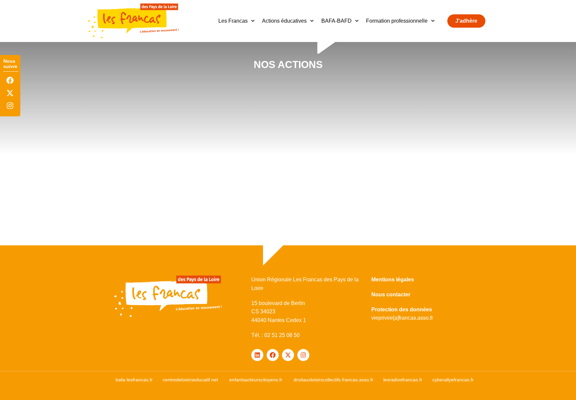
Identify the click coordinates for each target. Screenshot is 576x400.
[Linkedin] (257, 355)
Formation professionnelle (397, 21)
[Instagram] (10, 106)
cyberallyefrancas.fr (453, 379)
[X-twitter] (10, 93)
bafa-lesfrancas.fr (134, 379)
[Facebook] (10, 80)
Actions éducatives (284, 21)
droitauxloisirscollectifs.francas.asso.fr (333, 379)
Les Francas (233, 21)
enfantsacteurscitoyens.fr (255, 379)
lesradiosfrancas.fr (402, 379)
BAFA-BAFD (336, 21)
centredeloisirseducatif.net (190, 379)
